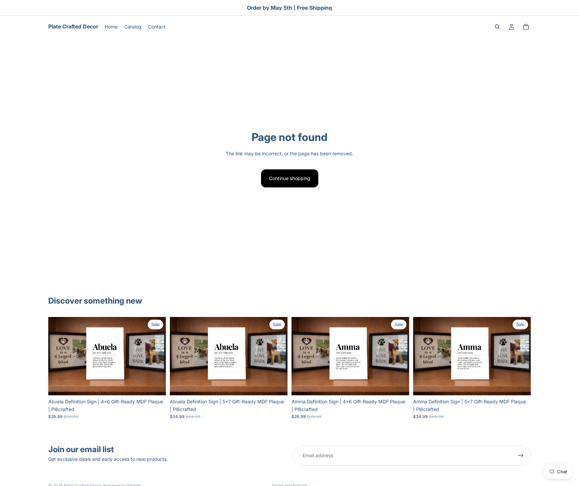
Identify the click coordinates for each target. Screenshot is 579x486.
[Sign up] (521, 456)
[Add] (155, 385)
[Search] (497, 26)
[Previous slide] (58, 356)
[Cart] (526, 26)
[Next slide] (156, 356)
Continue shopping (289, 178)
